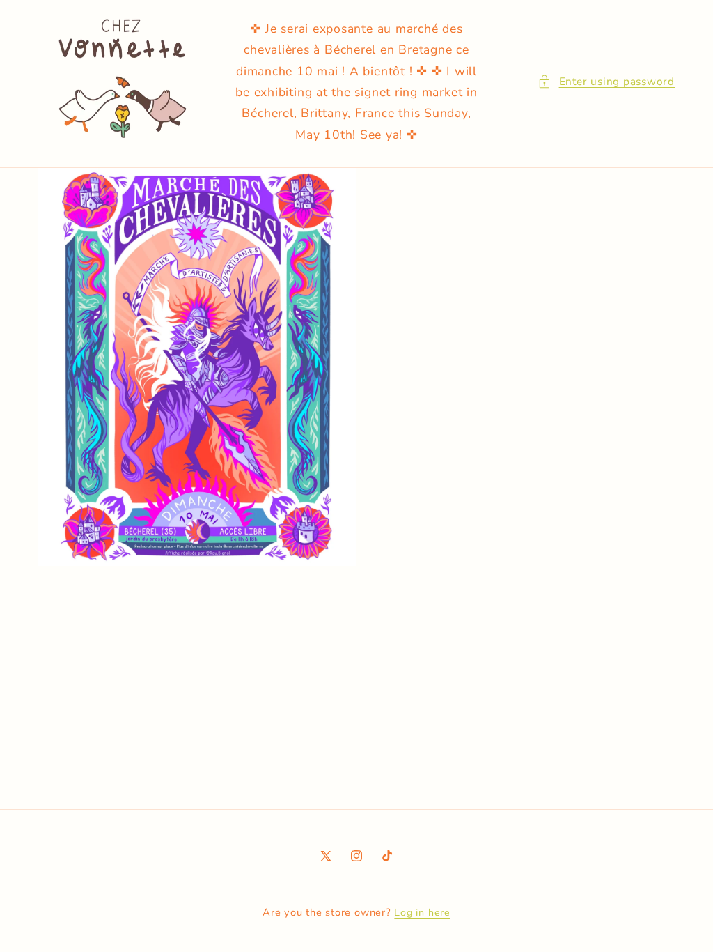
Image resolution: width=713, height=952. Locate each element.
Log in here (422, 912)
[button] (606, 81)
